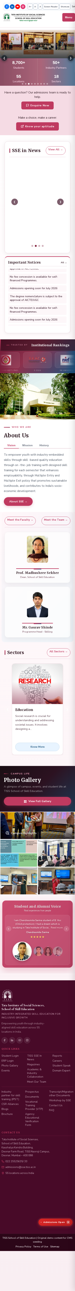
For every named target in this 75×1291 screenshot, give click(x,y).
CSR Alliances (10, 1120)
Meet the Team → (56, 529)
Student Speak (61, 1082)
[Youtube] (17, 6)
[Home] (31, 17)
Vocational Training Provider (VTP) (34, 1121)
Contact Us (55, 1121)
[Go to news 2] (36, 255)
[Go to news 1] (32, 255)
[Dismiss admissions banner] (68, 1222)
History (44, 454)
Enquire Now (39, 105)
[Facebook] (6, 6)
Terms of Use (40, 1262)
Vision (11, 454)
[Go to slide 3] (29, 84)
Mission (27, 454)
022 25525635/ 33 (16, 1177)
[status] (55, 1222)
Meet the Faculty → (20, 529)
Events (6, 1087)
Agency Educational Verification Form (32, 1135)
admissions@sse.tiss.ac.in (20, 1183)
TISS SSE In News (34, 1073)
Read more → (23, 249)
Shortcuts (65, 7)
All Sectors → (58, 660)
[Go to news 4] (43, 255)
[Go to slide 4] (32, 84)
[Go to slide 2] (26, 84)
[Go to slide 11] (50, 768)
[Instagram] (23, 6)
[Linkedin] (12, 6)
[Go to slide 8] (44, 84)
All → (64, 271)
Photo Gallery (10, 1082)
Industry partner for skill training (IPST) (11, 1111)
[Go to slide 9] (47, 84)
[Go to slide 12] (53, 768)
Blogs (5, 1125)
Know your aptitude (39, 126)
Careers (57, 1077)
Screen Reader (51, 7)
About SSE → (18, 510)
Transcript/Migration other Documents (61, 1109)
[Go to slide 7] (41, 84)
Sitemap (54, 1262)
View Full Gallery (39, 810)
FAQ (51, 1126)
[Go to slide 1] (22, 84)
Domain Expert (61, 1087)
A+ (30, 7)
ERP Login (8, 1077)
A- (35, 7)
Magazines (33, 1080)
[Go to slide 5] (35, 84)
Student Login (10, 1072)
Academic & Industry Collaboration (35, 1089)
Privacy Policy (23, 1262)
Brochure (7, 1130)
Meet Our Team (36, 1098)
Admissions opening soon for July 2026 (33, 281)
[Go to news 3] (39, 255)
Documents (32, 1113)
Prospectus (32, 1108)
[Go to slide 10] (47, 768)
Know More (37, 756)
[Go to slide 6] (38, 84)
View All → (55, 149)
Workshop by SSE (60, 1116)
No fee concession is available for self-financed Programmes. (34, 303)
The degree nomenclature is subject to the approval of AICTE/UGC (36, 291)
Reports (57, 1072)
